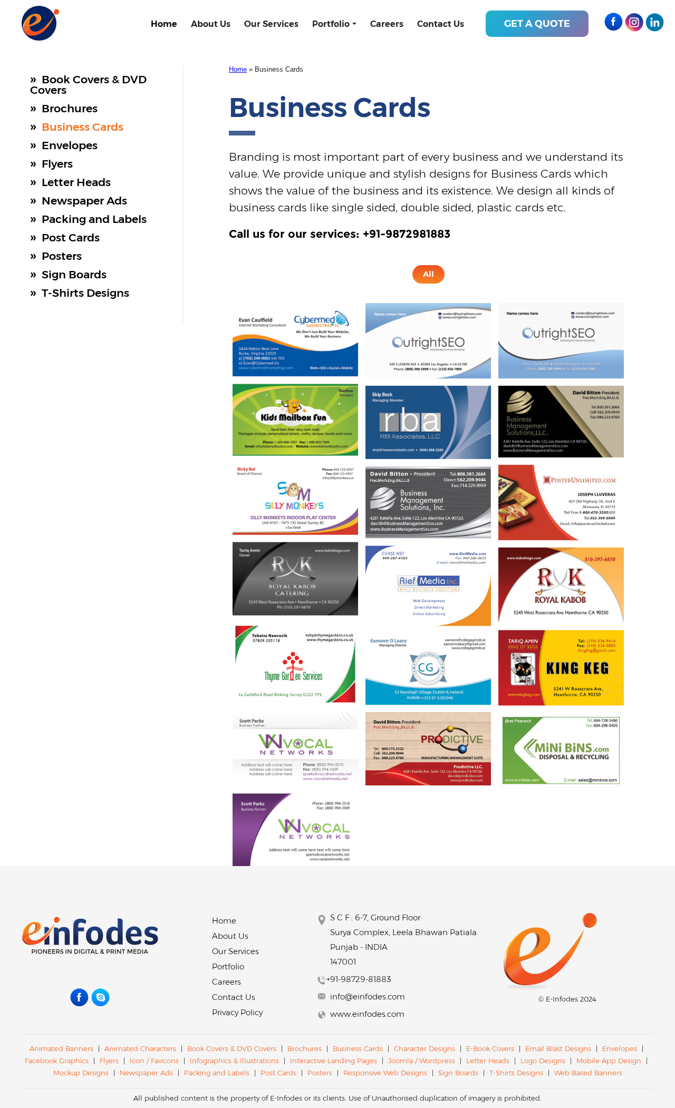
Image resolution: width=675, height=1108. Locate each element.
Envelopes (70, 145)
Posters (62, 256)
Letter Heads (76, 182)
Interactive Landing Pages (334, 1060)
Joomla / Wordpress (422, 1060)
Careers (386, 24)
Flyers (57, 163)
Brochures (70, 108)
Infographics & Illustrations (234, 1060)
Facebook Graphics (57, 1060)
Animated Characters (140, 1048)
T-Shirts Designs (85, 292)
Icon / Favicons (154, 1060)
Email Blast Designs (559, 1048)
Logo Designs (542, 1060)
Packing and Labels (94, 219)
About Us (210, 24)
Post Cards (71, 237)
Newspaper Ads (84, 200)
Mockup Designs (81, 1072)
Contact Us (440, 24)
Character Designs (424, 1048)
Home (164, 24)
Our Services (271, 24)
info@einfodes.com (367, 997)
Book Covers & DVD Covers (88, 84)
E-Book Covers (490, 1048)
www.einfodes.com (367, 1014)
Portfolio (331, 24)
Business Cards (82, 126)
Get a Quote (537, 24)
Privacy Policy (237, 1012)
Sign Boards (74, 274)
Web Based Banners (588, 1072)
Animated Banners (61, 1048)
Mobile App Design (608, 1060)
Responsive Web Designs (386, 1072)
